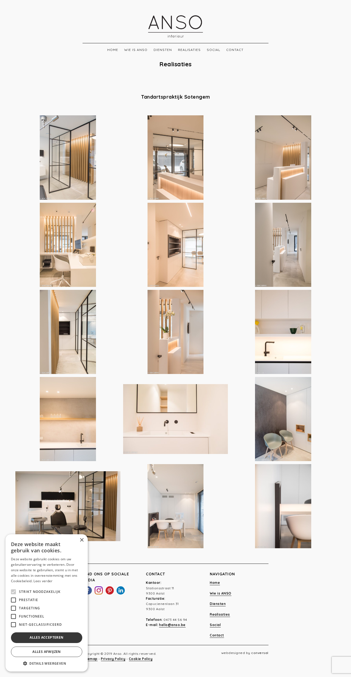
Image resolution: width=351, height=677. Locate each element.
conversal (259, 653)
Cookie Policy (141, 659)
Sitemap (90, 659)
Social (213, 50)
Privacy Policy (113, 659)
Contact (235, 50)
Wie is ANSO (136, 50)
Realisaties (189, 50)
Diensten (163, 50)
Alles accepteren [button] (46, 637)
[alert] (46, 603)
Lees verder (42, 581)
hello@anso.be (172, 625)
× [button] (82, 540)
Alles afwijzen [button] (46, 651)
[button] (46, 663)
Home (112, 50)
